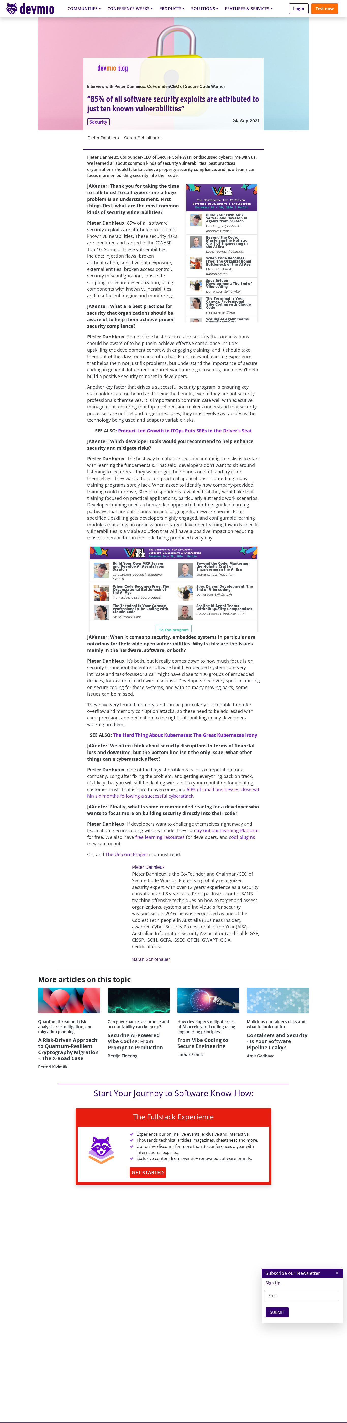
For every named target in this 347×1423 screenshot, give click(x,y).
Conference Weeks (128, 8)
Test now (325, 8)
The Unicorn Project (126, 854)
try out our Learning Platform (227, 830)
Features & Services (247, 8)
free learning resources (160, 837)
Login (298, 8)
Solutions (203, 8)
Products (170, 8)
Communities (83, 8)
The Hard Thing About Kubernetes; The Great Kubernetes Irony (185, 735)
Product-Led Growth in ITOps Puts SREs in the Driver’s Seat (185, 431)
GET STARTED (148, 1172)
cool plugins (242, 837)
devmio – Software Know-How (34, 8)
